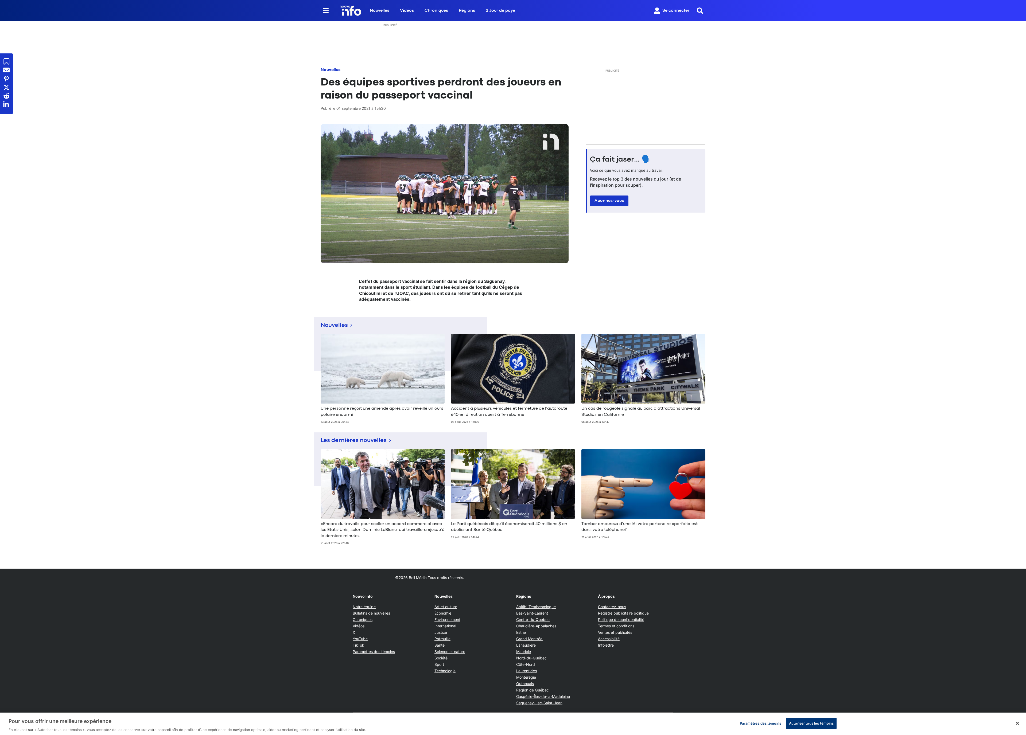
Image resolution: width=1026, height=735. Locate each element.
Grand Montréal (529, 638)
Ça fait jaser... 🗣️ (620, 160)
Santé (439, 645)
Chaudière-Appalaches (536, 626)
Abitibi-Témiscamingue (536, 606)
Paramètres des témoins (374, 652)
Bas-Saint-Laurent (532, 613)
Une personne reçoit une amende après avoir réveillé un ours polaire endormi (382, 411)
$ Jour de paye (500, 11)
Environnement (447, 619)
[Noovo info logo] (350, 11)
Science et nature (449, 651)
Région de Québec (532, 690)
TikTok (358, 645)
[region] (513, 724)
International (445, 626)
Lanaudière (526, 645)
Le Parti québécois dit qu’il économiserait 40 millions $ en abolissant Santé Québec (509, 527)
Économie (442, 613)
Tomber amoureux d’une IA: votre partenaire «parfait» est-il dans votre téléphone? (641, 527)
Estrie (521, 632)
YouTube (360, 638)
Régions (467, 11)
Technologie (445, 670)
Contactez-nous (612, 606)
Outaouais (525, 683)
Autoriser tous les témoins (811, 723)
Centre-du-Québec (533, 619)
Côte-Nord (525, 664)
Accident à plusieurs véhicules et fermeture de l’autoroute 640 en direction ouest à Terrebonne (509, 411)
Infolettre (606, 645)
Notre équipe (364, 606)
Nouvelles (379, 11)
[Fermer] (1017, 723)
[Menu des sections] (326, 10)
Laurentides (526, 670)
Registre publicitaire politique (623, 613)
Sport (439, 664)
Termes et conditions (616, 626)
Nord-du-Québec (531, 658)
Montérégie (526, 677)
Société (441, 658)
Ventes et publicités (615, 632)
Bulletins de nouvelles (371, 613)
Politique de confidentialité (621, 619)
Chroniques (436, 11)
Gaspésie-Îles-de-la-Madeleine (543, 696)
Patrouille (442, 638)
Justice (440, 632)
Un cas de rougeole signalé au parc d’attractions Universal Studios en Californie (640, 411)
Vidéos (407, 11)
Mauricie (523, 651)
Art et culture (445, 606)
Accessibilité (609, 638)
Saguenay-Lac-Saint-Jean (539, 703)
